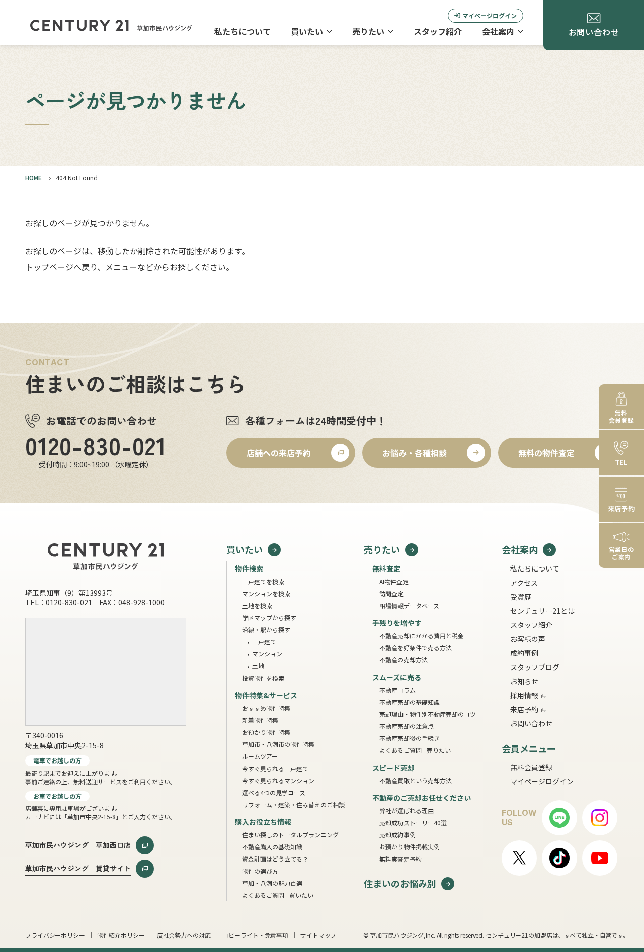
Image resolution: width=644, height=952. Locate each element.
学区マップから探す (269, 617)
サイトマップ (318, 935)
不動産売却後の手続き (409, 738)
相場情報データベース (409, 605)
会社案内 (498, 31)
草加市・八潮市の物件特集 (278, 744)
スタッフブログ (534, 667)
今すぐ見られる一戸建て (275, 768)
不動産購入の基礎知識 (272, 846)
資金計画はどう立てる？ (275, 858)
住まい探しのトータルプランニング (290, 834)
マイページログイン (489, 15)
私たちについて (242, 31)
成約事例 (524, 653)
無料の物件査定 (546, 453)
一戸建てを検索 (263, 581)
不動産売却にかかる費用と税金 (421, 635)
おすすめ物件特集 (266, 708)
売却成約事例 (397, 834)
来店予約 (524, 709)
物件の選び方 (260, 871)
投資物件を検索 (263, 678)
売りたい (368, 31)
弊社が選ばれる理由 (406, 810)
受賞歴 (520, 597)
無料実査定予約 (400, 858)
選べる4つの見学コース (273, 792)
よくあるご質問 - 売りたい (415, 750)
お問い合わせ (531, 723)
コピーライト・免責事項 (255, 935)
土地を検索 (257, 605)
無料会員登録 (531, 767)
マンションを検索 (266, 593)
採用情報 (524, 695)
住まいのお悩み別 (400, 883)
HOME (33, 177)
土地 (258, 665)
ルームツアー (260, 756)
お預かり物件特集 (266, 732)
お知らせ (524, 681)
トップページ (49, 267)
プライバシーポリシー (55, 935)
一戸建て (264, 641)
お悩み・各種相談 (414, 453)
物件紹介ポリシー (121, 935)
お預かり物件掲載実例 (409, 846)
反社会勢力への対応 (184, 935)
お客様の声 (527, 639)
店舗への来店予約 (279, 453)
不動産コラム (397, 690)
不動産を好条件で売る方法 (415, 647)
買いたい (307, 31)
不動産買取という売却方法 (415, 780)
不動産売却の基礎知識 (409, 702)
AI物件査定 (394, 581)
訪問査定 (391, 593)
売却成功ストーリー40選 (413, 822)
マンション (267, 653)
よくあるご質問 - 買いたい (277, 895)
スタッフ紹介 (438, 31)
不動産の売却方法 (403, 659)
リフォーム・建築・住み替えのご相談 (293, 804)
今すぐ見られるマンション (278, 780)
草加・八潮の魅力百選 (272, 883)
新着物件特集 (260, 720)
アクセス (524, 583)
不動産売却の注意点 (406, 726)
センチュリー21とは (542, 611)
